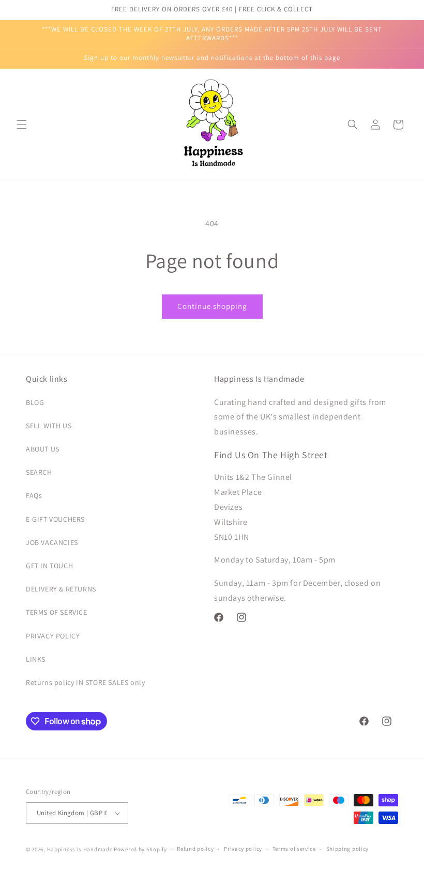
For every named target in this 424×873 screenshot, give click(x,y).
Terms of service (294, 848)
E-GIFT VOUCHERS (55, 519)
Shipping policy (347, 848)
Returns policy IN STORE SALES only (85, 682)
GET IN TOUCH (49, 565)
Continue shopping (212, 306)
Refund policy (195, 848)
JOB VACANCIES (52, 542)
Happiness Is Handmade (80, 849)
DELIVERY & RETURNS (61, 589)
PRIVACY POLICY (53, 636)
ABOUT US (42, 449)
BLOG (35, 402)
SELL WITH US (48, 425)
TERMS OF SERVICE (56, 612)
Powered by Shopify (140, 849)
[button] (21, 124)
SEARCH (39, 472)
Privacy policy (243, 848)
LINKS (36, 659)
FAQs (34, 495)
